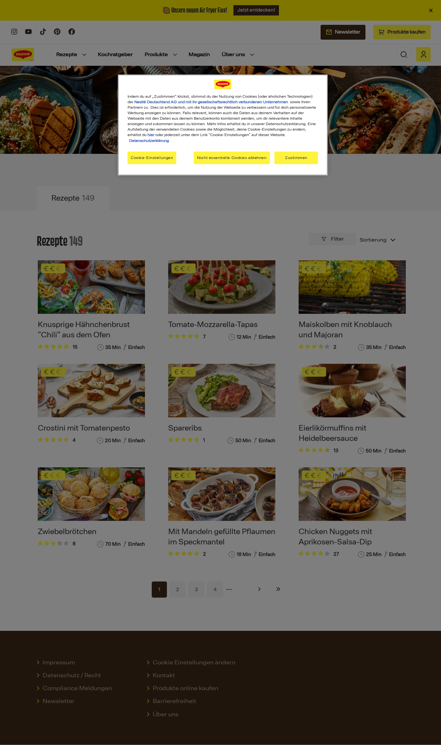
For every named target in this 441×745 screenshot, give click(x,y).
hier (151, 135)
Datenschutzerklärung (149, 140)
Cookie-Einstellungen (152, 157)
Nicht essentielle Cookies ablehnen (231, 157)
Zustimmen (296, 157)
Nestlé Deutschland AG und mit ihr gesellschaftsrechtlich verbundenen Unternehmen (211, 102)
